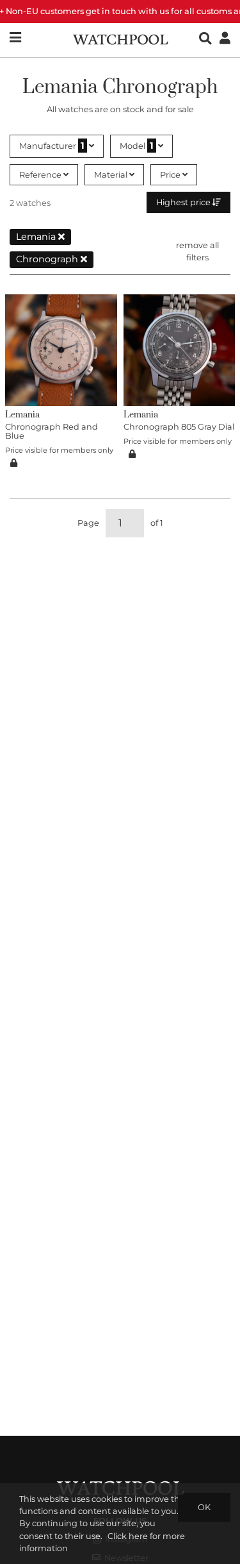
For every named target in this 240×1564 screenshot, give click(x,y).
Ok (204, 1507)
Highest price (184, 202)
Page (88, 523)
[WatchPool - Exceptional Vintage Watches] (120, 38)
